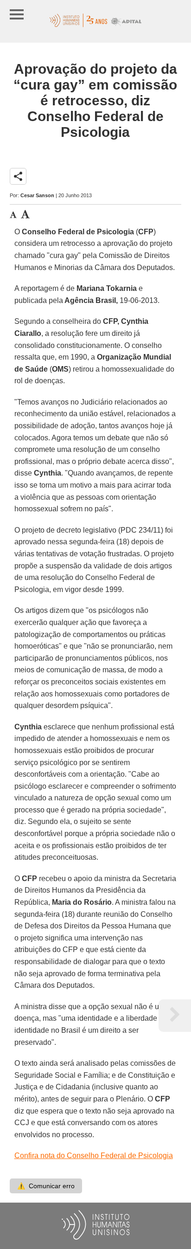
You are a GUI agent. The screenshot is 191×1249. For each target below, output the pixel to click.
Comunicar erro (46, 1186)
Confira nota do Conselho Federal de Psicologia (93, 1155)
